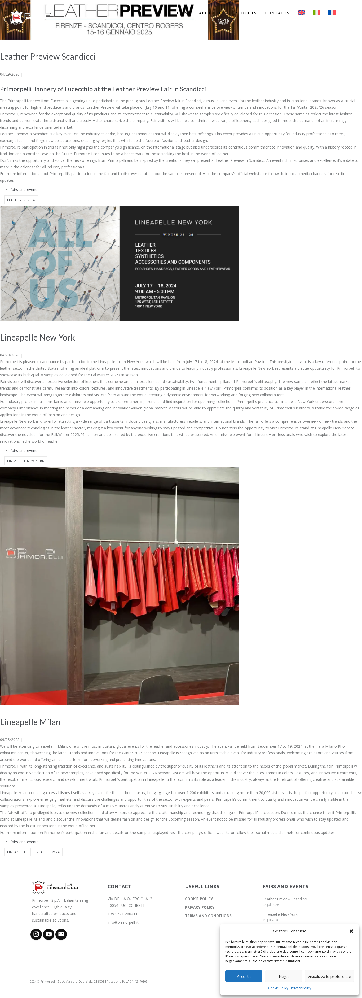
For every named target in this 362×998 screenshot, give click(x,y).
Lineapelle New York (37, 337)
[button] (351, 931)
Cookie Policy (278, 988)
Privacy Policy (301, 988)
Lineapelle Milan (30, 722)
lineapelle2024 (46, 852)
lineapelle (16, 852)
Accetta (244, 976)
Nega (284, 976)
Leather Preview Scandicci (48, 56)
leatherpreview (21, 200)
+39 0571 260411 (123, 913)
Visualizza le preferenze (329, 976)
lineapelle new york (25, 461)
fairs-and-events (24, 189)
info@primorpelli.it (123, 922)
